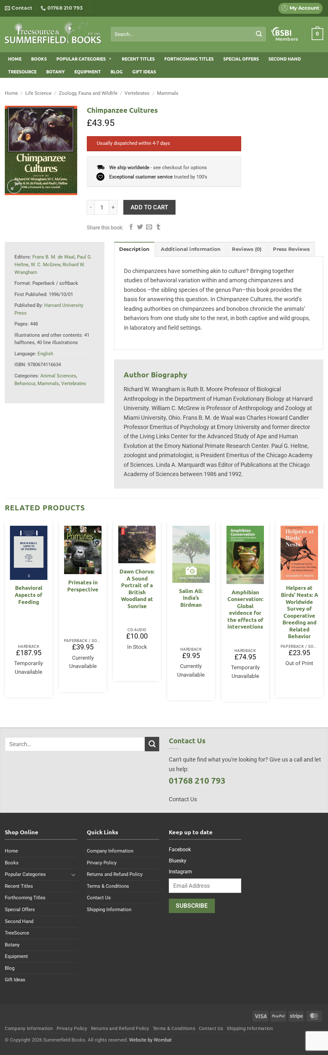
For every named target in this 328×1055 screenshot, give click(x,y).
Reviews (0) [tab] (246, 249)
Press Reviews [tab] (291, 249)
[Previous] (5, 613)
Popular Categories (81, 59)
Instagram (180, 872)
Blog (117, 71)
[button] (317, 34)
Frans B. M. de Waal (53, 257)
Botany (55, 71)
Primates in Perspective (82, 586)
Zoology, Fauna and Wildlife (88, 93)
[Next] (323, 613)
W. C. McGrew (45, 265)
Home (14, 59)
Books (39, 59)
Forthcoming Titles (189, 59)
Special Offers (241, 59)
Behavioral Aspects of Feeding (28, 594)
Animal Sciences (58, 376)
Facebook (180, 849)
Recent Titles (138, 59)
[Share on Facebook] (131, 227)
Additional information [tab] (190, 249)
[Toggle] (73, 874)
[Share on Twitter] (140, 227)
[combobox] (188, 34)
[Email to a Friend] (149, 227)
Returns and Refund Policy (115, 874)
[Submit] (259, 34)
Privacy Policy (102, 863)
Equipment (87, 71)
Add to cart (149, 207)
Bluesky (177, 861)
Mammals (167, 93)
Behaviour (24, 383)
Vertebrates (137, 93)
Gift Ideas (144, 71)
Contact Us (99, 898)
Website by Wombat (150, 1040)
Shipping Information (109, 909)
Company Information (110, 851)
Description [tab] (134, 249)
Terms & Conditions (108, 886)
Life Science (38, 93)
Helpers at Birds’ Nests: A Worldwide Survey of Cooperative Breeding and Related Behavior (299, 611)
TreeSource (22, 71)
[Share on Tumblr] (158, 227)
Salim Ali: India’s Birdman (191, 598)
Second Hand (284, 59)
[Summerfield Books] (53, 32)
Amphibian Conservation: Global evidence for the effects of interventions (245, 609)
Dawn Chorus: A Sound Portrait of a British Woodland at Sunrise (136, 588)
